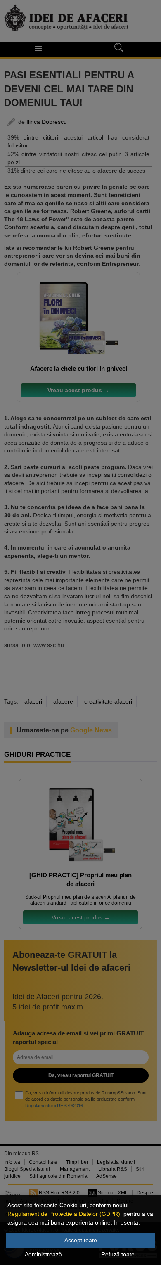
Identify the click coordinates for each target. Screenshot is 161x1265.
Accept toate (80, 1240)
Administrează (43, 1254)
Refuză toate (118, 1254)
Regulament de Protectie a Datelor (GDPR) (63, 1214)
